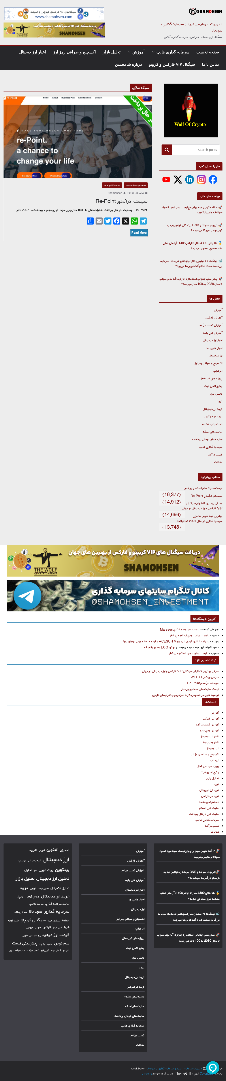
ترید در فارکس (213, 416)
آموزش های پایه (212, 332)
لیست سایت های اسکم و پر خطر (203, 488)
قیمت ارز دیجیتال (54, 934)
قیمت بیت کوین (30, 935)
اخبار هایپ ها (214, 348)
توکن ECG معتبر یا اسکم (159, 647)
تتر (35, 870)
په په (42, 943)
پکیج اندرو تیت (213, 386)
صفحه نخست (207, 51)
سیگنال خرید (54, 920)
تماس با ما (210, 64)
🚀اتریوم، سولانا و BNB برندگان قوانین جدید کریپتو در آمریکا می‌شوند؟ (194, 227)
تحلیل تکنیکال (60, 888)
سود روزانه (21, 912)
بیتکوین (62, 869)
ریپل (20, 896)
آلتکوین (52, 850)
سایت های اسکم (212, 431)
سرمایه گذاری (57, 911)
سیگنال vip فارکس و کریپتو (172, 64)
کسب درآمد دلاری (17, 950)
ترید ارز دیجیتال (212, 409)
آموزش (138, 51)
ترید (219, 401)
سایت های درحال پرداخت (136, 185)
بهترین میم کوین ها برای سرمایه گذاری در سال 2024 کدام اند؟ (199, 518)
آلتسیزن (65, 850)
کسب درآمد (215, 454)
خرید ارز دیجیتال (55, 896)
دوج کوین (32, 896)
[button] (154, 52)
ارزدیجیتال (34, 860)
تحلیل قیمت (43, 888)
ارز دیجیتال (215, 355)
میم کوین (62, 943)
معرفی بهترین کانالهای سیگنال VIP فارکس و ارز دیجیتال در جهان (202, 506)
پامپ (50, 944)
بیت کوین (46, 870)
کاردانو (66, 950)
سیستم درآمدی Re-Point (122, 201)
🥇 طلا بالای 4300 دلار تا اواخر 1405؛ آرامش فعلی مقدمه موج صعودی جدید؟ (192, 245)
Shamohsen (115, 193)
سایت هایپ (36, 903)
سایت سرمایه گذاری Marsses (179, 629)
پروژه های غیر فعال (211, 378)
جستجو (166, 149)
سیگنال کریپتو (33, 920)
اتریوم (33, 849)
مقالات (218, 462)
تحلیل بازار (112, 51)
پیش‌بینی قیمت (25, 943)
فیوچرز (29, 927)
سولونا (66, 920)
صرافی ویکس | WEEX (205, 677)
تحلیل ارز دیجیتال (53, 878)
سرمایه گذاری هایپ (172, 51)
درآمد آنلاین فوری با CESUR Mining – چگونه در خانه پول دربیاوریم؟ (165, 641)
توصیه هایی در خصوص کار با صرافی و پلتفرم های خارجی (185, 695)
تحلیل (28, 870)
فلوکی (38, 927)
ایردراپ (217, 370)
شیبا (67, 927)
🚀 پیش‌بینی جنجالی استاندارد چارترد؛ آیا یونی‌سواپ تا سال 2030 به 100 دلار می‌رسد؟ (191, 281)
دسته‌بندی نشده (212, 424)
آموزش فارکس (213, 317)
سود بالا (35, 911)
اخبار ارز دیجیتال (32, 51)
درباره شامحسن (128, 64)
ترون (33, 888)
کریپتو (45, 950)
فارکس (47, 927)
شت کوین (13, 920)
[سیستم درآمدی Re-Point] (78, 137)
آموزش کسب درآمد (210, 325)
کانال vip (56, 950)
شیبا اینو (57, 927)
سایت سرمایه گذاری (57, 903)
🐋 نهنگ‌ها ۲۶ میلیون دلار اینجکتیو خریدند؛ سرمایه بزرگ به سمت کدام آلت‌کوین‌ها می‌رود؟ (191, 263)
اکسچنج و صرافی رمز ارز (74, 51)
